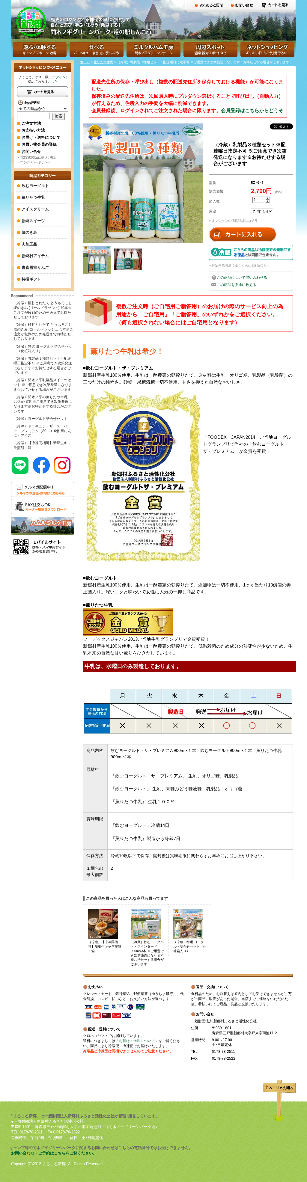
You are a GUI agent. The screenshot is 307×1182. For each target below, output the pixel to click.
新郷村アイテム (35, 256)
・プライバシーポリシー (33, 162)
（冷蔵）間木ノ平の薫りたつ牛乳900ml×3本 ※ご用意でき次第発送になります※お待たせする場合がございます (42, 404)
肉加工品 (29, 244)
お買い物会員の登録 (39, 144)
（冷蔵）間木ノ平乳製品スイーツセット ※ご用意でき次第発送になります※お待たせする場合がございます (42, 384)
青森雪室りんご (35, 267)
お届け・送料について (137, 1041)
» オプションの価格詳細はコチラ (233, 220)
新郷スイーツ (33, 220)
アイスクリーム (35, 209)
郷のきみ (29, 232)
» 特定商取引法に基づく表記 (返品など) (238, 265)
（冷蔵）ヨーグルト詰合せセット (40, 419)
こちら (53, 81)
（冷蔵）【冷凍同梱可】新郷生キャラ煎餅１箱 (42, 445)
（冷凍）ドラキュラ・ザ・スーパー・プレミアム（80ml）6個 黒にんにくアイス (42, 431)
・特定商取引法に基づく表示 (36, 157)
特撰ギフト (31, 279)
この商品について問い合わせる (242, 277)
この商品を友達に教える (236, 285)
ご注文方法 (31, 123)
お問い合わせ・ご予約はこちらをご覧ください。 (54, 1153)
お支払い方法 (33, 130)
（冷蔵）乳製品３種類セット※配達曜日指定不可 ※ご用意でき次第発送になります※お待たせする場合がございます (42, 365)
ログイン (59, 77)
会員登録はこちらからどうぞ (252, 110)
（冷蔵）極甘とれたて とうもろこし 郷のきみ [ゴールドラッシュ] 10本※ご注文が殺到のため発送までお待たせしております (42, 310)
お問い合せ (31, 151)
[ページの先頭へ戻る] (279, 1120)
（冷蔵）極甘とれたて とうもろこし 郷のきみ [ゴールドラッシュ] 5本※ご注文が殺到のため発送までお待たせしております (43, 331)
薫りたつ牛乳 (103, 62)
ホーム (85, 62)
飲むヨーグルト (35, 185)
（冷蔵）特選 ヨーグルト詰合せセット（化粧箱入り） (42, 348)
